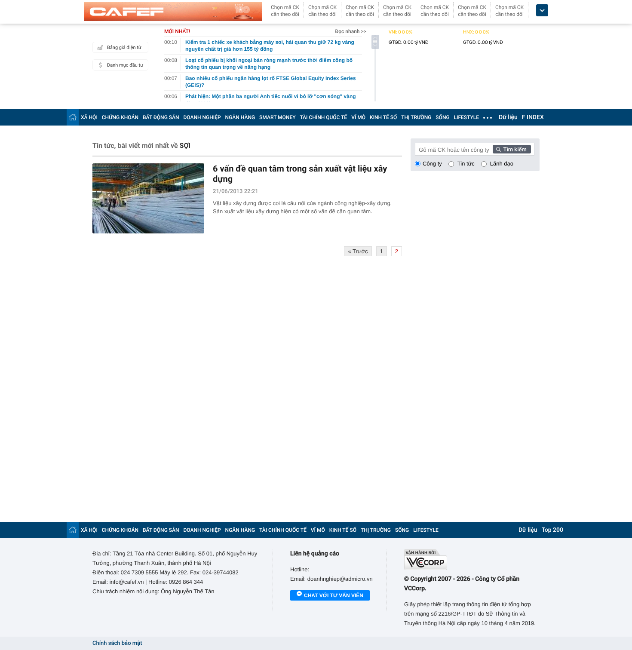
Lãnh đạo (501, 163)
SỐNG (442, 117)
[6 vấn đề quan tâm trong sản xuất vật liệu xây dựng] (148, 198)
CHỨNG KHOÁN (120, 117)
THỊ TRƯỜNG (416, 117)
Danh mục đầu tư (125, 65)
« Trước (358, 251)
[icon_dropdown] (542, 10)
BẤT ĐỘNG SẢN (161, 117)
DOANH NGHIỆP (202, 117)
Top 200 (552, 530)
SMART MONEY (277, 117)
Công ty (432, 163)
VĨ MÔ (358, 117)
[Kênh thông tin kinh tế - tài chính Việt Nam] (173, 11)
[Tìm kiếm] (512, 149)
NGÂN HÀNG (240, 117)
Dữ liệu (508, 117)
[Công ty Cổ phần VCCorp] (472, 559)
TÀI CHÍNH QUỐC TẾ (323, 117)
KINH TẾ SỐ (383, 117)
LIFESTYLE (466, 117)
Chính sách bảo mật (117, 643)
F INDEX (533, 117)
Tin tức (466, 163)
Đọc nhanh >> (350, 31)
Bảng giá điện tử (124, 47)
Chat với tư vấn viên (333, 595)
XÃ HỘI (89, 117)
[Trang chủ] (73, 117)
